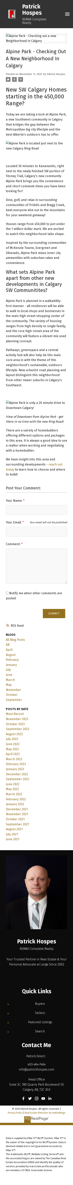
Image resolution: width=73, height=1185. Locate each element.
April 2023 (13, 754)
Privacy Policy (15, 1112)
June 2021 (12, 839)
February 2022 (16, 799)
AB (8, 645)
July (8, 670)
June (9, 675)
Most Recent (15, 714)
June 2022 (12, 784)
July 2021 (12, 834)
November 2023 (17, 719)
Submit (54, 613)
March (10, 680)
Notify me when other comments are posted (34, 595)
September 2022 (17, 779)
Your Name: (14, 500)
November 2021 (17, 814)
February (12, 660)
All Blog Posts (15, 640)
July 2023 (12, 739)
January (11, 665)
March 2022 (14, 794)
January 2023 (15, 769)
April (9, 650)
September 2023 (17, 729)
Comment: (13, 544)
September (14, 700)
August (11, 655)
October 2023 (15, 724)
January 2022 (15, 804)
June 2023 (12, 744)
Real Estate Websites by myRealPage (45, 1112)
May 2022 (12, 789)
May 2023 (12, 749)
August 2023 (14, 734)
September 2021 (17, 824)
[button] (23, 1098)
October (12, 695)
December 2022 (17, 774)
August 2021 (14, 829)
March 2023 (14, 759)
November (13, 690)
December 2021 (17, 809)
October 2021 (15, 819)
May (9, 685)
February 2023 (16, 764)
